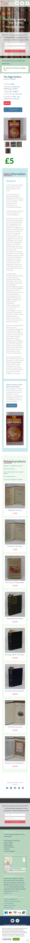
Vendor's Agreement (10, 899)
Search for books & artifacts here (14, 69)
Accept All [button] (16, 939)
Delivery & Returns (10, 905)
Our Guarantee (9, 903)
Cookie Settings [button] (7, 939)
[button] (17, 3)
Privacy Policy (8, 907)
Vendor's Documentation (12, 901)
